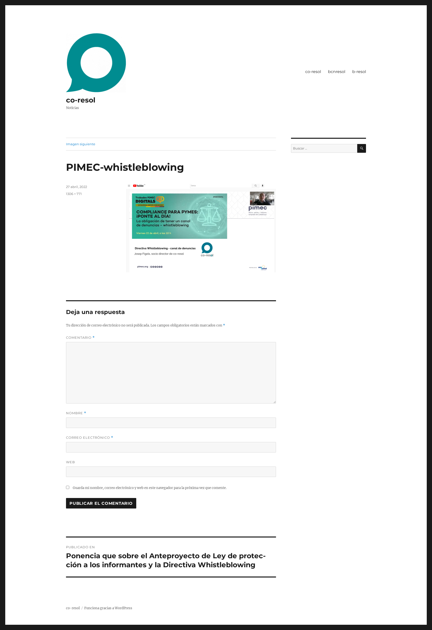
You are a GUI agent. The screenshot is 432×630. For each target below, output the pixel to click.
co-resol (80, 100)
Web (70, 462)
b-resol (359, 71)
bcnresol (336, 71)
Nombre (76, 413)
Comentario (80, 338)
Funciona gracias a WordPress (108, 608)
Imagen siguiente (80, 144)
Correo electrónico (89, 438)
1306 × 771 (74, 194)
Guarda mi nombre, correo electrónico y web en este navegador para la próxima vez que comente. (149, 488)
